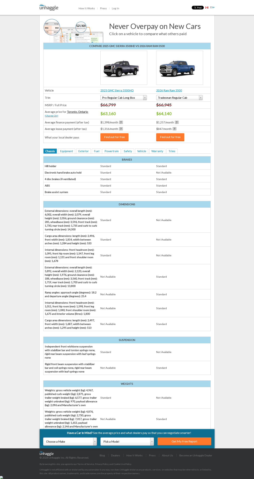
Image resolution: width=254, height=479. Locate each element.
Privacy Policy (101, 464)
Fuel (96, 151)
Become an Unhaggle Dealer (195, 455)
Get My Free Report (184, 441)
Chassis (50, 151)
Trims (171, 151)
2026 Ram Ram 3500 (169, 90)
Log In (115, 8)
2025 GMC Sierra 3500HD (117, 90)
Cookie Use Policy (122, 464)
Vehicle (141, 151)
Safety (128, 151)
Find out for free (114, 137)
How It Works (87, 8)
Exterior (83, 151)
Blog (102, 455)
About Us (167, 455)
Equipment (66, 151)
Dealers (115, 455)
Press (103, 8)
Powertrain (112, 151)
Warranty (157, 151)
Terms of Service (85, 464)
